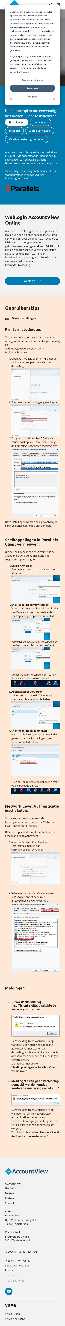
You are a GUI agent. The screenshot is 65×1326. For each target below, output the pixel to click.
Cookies (9, 1275)
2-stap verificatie (39, 130)
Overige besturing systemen (26, 139)
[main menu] (58, 4)
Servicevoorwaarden (17, 1265)
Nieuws (9, 1193)
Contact (9, 1203)
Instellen (14, 130)
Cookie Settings (15, 1280)
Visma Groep (12, 1314)
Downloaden (16, 122)
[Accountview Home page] (14, 4)
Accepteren (32, 88)
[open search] (51, 4)
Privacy (9, 1270)
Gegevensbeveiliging (17, 1260)
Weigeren (32, 96)
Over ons (10, 1188)
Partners (10, 1198)
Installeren (40, 122)
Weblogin (29, 281)
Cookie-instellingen (32, 79)
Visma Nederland (15, 1319)
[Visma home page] (32, 1305)
